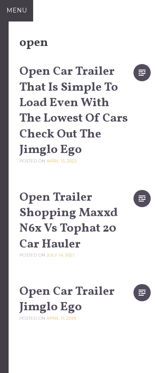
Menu (16, 10)
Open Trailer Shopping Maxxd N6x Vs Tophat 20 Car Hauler (68, 221)
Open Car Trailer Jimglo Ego (67, 299)
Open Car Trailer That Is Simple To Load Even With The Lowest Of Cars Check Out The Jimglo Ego (73, 110)
